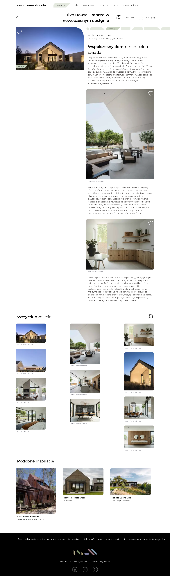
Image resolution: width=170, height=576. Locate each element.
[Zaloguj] (152, 5)
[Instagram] (85, 569)
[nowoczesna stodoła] (31, 5)
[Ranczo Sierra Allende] (36, 491)
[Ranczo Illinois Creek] (83, 481)
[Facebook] (75, 569)
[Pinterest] (95, 569)
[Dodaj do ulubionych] (19, 32)
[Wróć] (18, 17)
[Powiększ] (50, 48)
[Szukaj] (147, 5)
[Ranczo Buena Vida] (130, 481)
